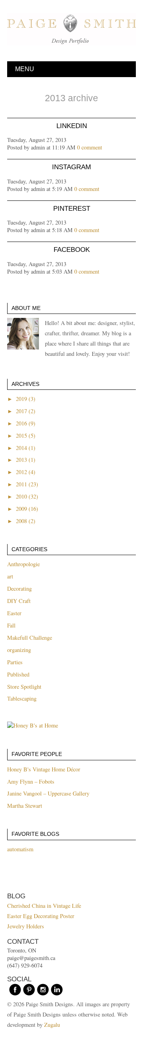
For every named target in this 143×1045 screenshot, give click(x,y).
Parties (15, 662)
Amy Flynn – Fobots (30, 781)
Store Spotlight (24, 686)
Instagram (71, 167)
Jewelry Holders (25, 926)
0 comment (89, 147)
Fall (11, 625)
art (10, 576)
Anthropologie (23, 564)
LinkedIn (71, 126)
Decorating (19, 588)
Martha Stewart (24, 805)
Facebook (72, 249)
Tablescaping (22, 698)
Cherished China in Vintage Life (44, 905)
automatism (20, 849)
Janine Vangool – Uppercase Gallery (48, 793)
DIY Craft (19, 601)
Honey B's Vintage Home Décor (43, 769)
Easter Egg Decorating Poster (40, 916)
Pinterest (71, 208)
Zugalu (52, 1024)
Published (18, 674)
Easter (14, 613)
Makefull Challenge (29, 637)
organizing (19, 650)
